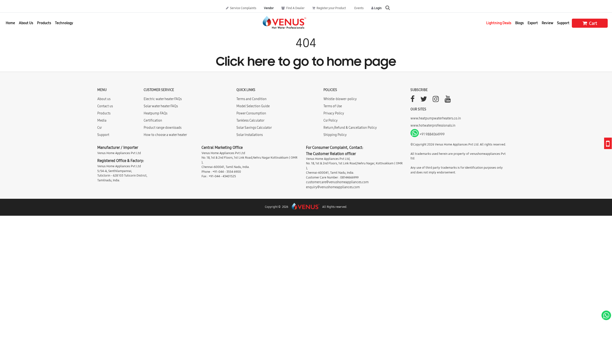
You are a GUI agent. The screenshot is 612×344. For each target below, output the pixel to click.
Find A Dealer (295, 8)
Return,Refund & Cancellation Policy (350, 127)
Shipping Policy (335, 134)
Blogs (519, 22)
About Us (26, 22)
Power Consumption (251, 113)
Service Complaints (242, 8)
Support (563, 22)
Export (533, 22)
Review (547, 22)
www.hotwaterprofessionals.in (432, 125)
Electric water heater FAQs (163, 99)
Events (359, 8)
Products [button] (44, 22)
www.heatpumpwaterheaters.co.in (435, 118)
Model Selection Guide (253, 106)
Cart (592, 23)
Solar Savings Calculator (254, 127)
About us (103, 99)
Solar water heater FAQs (161, 106)
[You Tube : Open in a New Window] (448, 100)
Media (101, 120)
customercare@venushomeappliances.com (337, 182)
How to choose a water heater (165, 134)
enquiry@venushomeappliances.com (333, 187)
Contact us (105, 106)
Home (10, 22)
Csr (99, 127)
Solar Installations (249, 134)
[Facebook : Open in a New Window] (412, 100)
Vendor (269, 8)
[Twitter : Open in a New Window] (423, 100)
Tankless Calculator (250, 120)
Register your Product (331, 8)
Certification (153, 120)
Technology (64, 22)
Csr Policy (330, 120)
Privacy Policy (333, 113)
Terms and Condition (251, 99)
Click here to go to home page (306, 62)
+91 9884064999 (432, 134)
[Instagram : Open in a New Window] (436, 100)
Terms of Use (332, 106)
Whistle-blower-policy (340, 99)
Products (103, 113)
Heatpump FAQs (155, 113)
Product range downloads (162, 127)
